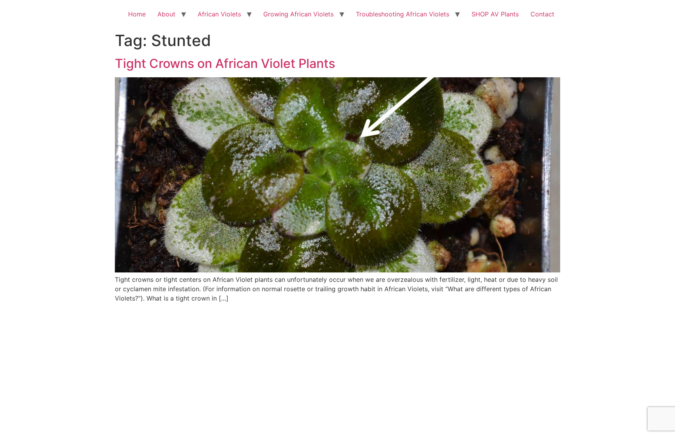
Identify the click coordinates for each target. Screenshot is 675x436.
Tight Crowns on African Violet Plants (225, 63)
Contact (542, 14)
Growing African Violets (298, 14)
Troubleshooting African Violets (402, 14)
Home (137, 14)
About (166, 14)
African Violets (219, 14)
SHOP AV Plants (495, 14)
